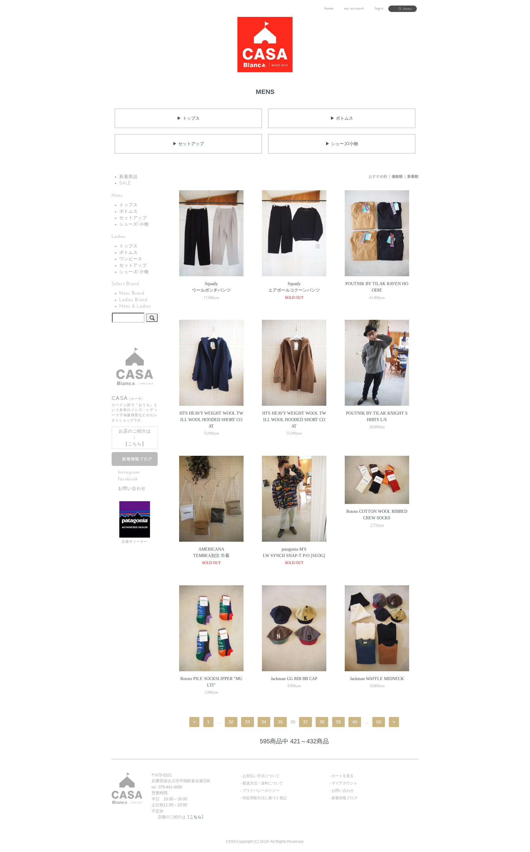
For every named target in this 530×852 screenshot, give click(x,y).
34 (263, 721)
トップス (128, 205)
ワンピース (130, 259)
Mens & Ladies (135, 306)
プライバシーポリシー (261, 790)
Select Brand (125, 284)
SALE (125, 183)
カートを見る (343, 776)
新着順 (412, 176)
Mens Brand (131, 293)
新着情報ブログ (137, 459)
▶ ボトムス (341, 118)
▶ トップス (188, 118)
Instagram (129, 472)
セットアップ (133, 218)
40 (354, 721)
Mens (117, 195)
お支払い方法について (261, 776)
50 (378, 721)
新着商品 (128, 177)
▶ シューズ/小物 (341, 143)
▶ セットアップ (188, 143)
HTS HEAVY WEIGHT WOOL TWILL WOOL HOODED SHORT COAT (211, 419)
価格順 (397, 176)
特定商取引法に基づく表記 (265, 798)
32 (231, 721)
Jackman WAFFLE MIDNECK (377, 678)
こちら (135, 444)
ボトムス (128, 211)
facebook (128, 479)
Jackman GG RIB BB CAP (294, 678)
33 (247, 721)
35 (280, 721)
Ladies (119, 236)
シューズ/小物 (134, 224)
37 (305, 721)
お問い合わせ (132, 488)
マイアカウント (344, 783)
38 (322, 721)
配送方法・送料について (263, 783)
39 (338, 721)
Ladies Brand (133, 300)
